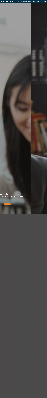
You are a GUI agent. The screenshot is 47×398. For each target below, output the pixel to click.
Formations (14, 204)
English (45, 1)
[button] (18, 1)
